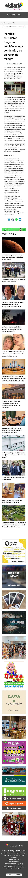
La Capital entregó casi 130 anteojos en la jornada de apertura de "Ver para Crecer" (13, 455)
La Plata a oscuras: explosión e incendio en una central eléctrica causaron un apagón (12, 329)
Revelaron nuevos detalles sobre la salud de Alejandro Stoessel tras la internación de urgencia (13, 354)
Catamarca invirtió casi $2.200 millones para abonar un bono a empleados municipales (12, 430)
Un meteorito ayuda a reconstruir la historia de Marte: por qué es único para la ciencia (13, 257)
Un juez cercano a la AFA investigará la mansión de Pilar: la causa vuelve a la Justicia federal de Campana (14, 525)
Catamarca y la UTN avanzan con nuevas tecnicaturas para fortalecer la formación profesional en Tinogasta (14, 379)
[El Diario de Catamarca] (14, 6)
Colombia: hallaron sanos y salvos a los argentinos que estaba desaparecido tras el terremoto (13, 304)
